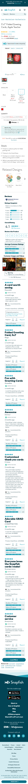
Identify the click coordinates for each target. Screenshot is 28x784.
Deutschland (5, 745)
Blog (14, 709)
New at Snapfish (14, 706)
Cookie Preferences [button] (14, 762)
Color (3, 106)
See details (14, 140)
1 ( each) (12, 117)
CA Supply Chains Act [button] (14, 764)
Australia (9, 749)
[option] (4, 81)
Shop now (18, 3)
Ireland (18, 745)
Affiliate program (14, 714)
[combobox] (14, 14)
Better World (18, 185)
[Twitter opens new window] (24, 735)
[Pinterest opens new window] (14, 735)
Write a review (6, 34)
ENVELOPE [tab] (19, 48)
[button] (2, 10)
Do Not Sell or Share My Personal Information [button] (14, 771)
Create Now (14, 782)
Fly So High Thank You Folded (9, 186)
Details (16, 38)
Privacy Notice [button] (14, 759)
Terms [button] (13, 756)
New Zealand (17, 749)
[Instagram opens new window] (10, 735)
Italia (23, 745)
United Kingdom (9, 747)
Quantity (4, 114)
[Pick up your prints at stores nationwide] (6, 727)
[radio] (2, 109)
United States (19, 747)
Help (14, 711)
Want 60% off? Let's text (14, 717)
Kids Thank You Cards (21, 19)
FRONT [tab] (7, 48)
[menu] (22, 75)
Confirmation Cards (10, 666)
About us (14, 703)
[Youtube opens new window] (19, 735)
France (13, 745)
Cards (2, 19)
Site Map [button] (13, 753)
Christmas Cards (9, 667)
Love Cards (12, 664)
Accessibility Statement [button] (13, 767)
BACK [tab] (13, 48)
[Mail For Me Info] (19, 133)
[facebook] (5, 735)
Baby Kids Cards (10, 19)
